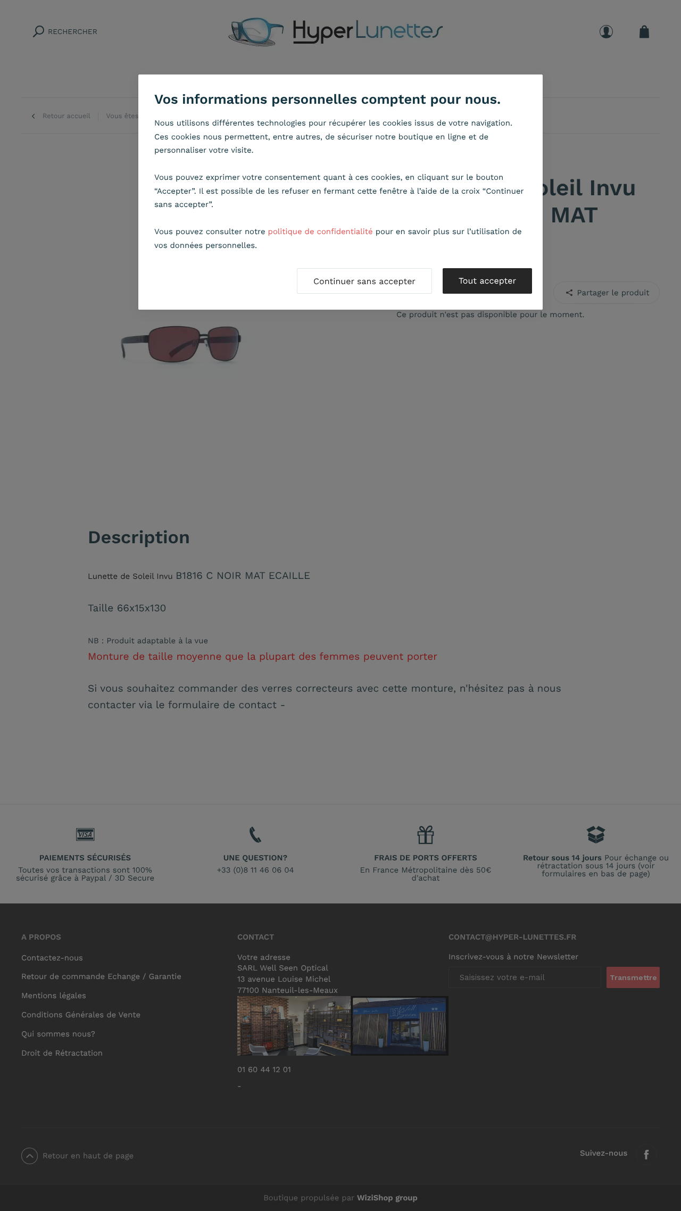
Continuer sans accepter (364, 281)
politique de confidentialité (320, 231)
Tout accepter (487, 281)
